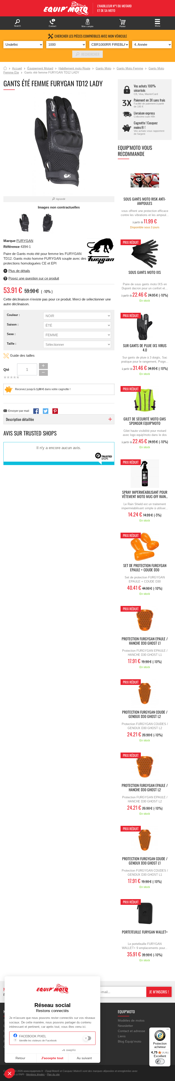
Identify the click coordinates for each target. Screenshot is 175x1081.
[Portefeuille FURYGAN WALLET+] (145, 913)
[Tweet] (45, 411)
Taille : (11, 343)
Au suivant (84, 1058)
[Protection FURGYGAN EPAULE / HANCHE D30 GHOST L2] (145, 767)
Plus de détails (19, 271)
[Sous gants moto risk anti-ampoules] (145, 180)
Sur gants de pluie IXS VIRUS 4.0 (145, 348)
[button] (9, 1073)
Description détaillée (20, 419)
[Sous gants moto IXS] (145, 253)
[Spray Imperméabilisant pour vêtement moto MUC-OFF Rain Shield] (145, 473)
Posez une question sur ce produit (33, 278)
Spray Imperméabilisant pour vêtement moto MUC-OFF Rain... (145, 494)
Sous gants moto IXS (145, 272)
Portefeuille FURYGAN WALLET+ (145, 932)
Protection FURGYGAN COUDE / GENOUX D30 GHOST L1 (144, 861)
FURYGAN (24, 241)
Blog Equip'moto (129, 1041)
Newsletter (125, 1026)
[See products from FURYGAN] (100, 251)
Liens (122, 1036)
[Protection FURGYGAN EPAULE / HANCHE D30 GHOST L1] (145, 620)
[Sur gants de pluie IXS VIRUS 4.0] (145, 327)
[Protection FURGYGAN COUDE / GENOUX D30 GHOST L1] (145, 840)
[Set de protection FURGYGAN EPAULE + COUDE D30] (145, 547)
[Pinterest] (55, 411)
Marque (9, 241)
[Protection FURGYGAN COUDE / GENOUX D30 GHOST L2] (145, 693)
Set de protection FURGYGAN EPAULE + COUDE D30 (144, 567)
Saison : (12, 324)
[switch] (160, 1061)
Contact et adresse (131, 1031)
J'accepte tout (52, 1058)
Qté (6, 369)
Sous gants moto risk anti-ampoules (145, 201)
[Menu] (167, 1030)
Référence (12, 247)
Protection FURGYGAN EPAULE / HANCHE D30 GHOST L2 (145, 787)
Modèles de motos (131, 1020)
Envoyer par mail (18, 410)
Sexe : (11, 334)
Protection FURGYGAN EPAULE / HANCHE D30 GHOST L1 (145, 641)
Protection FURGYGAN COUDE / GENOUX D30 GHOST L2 (144, 714)
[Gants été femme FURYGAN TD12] (24, 223)
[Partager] (36, 411)
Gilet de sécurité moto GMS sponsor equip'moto (145, 421)
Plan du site (53, 1074)
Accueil (5, 68)
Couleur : (13, 315)
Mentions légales (35, 1074)
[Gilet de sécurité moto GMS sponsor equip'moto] (145, 400)
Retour (20, 1058)
